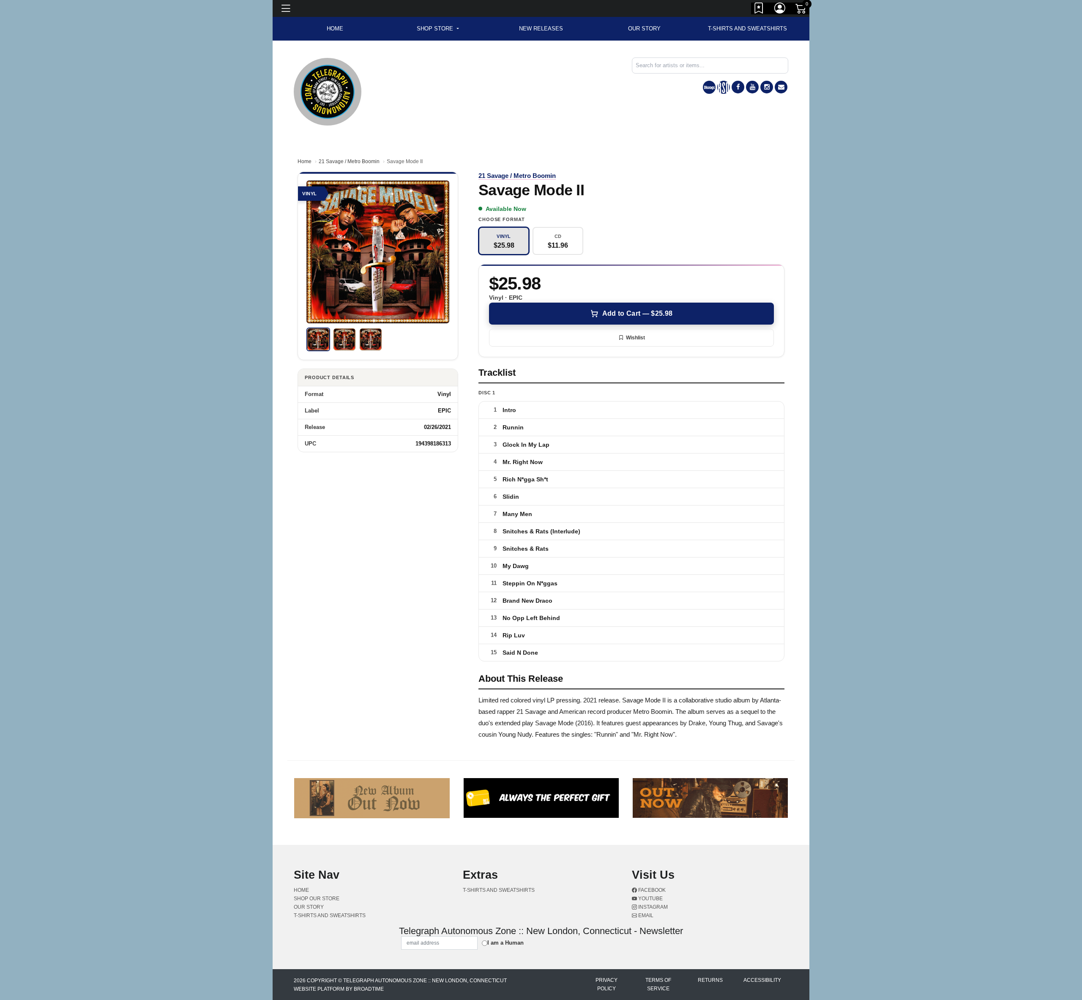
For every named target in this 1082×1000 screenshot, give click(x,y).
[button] (437, 28)
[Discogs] (709, 87)
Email (645, 915)
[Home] (327, 91)
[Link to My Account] (780, 9)
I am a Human (505, 943)
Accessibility (762, 980)
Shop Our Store (316, 899)
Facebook (651, 890)
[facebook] (738, 87)
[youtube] (752, 87)
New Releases (541, 28)
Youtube (650, 899)
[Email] (781, 87)
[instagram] (767, 87)
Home (304, 161)
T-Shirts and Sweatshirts (747, 28)
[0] (801, 10)
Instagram (652, 907)
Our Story (644, 28)
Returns (710, 980)
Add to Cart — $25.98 (637, 313)
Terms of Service (658, 984)
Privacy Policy (607, 984)
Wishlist (635, 338)
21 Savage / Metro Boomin (349, 161)
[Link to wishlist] (759, 9)
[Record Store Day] (723, 87)
